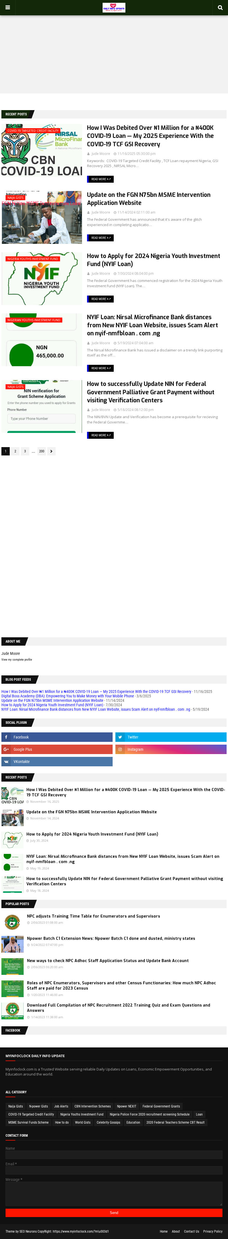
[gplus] (57, 749)
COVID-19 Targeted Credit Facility (31, 1114)
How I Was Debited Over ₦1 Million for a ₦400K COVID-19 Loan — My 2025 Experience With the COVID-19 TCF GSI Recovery (150, 136)
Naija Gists (15, 1106)
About (176, 1231)
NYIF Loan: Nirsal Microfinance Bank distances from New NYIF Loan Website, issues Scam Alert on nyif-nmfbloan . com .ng (152, 325)
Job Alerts (61, 1106)
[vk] (57, 761)
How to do (62, 1122)
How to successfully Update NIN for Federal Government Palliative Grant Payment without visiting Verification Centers (150, 392)
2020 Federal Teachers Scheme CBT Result (176, 1122)
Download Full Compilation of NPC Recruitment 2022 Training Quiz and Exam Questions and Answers (118, 1008)
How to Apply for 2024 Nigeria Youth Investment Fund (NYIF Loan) (153, 260)
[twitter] (171, 737)
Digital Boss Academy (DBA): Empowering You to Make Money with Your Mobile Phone (67, 696)
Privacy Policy (212, 1231)
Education (133, 1122)
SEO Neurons (28, 1231)
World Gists (82, 1122)
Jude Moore (101, 153)
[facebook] (57, 737)
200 (41, 451)
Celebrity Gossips (108, 1122)
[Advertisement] (114, 49)
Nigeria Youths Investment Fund (81, 1114)
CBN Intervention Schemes (93, 1106)
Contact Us (191, 1231)
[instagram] (171, 749)
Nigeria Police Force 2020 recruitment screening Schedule (150, 1114)
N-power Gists (38, 1106)
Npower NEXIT (126, 1106)
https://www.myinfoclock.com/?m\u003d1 (81, 1231)
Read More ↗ (101, 179)
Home (164, 1231)
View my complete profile (16, 659)
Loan (199, 1114)
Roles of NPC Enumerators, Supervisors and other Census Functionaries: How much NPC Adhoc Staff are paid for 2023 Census (121, 985)
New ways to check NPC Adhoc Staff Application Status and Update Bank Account (108, 960)
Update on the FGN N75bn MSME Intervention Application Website (148, 199)
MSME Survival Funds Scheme (28, 1122)
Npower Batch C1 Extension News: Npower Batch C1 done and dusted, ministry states (111, 938)
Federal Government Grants (161, 1106)
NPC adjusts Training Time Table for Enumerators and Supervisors (93, 916)
